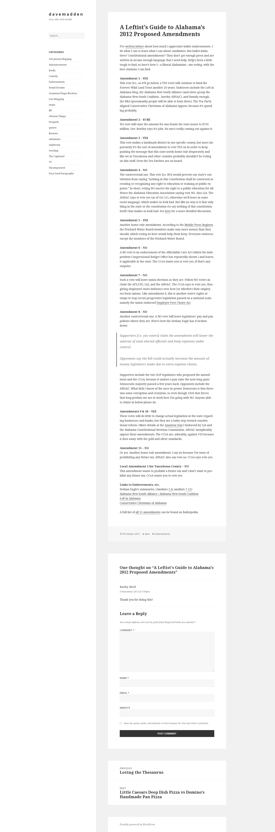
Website (125, 707)
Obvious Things (57, 116)
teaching (53, 150)
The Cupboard (56, 156)
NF (50, 110)
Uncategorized (57, 167)
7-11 (188, 489)
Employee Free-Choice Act (173, 303)
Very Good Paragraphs (61, 173)
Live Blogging (56, 99)
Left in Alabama (130, 498)
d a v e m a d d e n (66, 14)
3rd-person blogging (60, 59)
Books (52, 70)
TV (50, 162)
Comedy (53, 76)
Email (124, 692)
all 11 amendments (147, 512)
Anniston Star (173, 425)
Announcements (58, 64)
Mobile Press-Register (198, 225)
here (168, 211)
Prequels (54, 121)
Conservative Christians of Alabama (143, 503)
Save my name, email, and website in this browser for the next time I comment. (166, 723)
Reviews (53, 133)
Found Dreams (57, 87)
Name (124, 678)
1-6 (170, 489)
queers (52, 127)
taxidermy (54, 144)
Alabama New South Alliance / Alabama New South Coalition (159, 494)
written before (134, 46)
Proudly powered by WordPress (137, 824)
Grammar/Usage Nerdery (63, 93)
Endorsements (57, 81)
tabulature (55, 139)
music (52, 104)
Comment (127, 630)
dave (147, 533)
